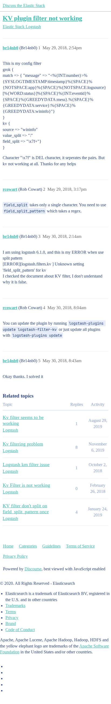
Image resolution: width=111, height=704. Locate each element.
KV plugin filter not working (42, 18)
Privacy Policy (15, 556)
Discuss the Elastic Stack (24, 5)
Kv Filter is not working (26, 485)
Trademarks (15, 605)
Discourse (33, 569)
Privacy (11, 617)
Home (8, 546)
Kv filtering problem (23, 444)
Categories (28, 546)
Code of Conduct (20, 629)
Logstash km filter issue (26, 464)
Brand (10, 623)
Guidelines (51, 546)
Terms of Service (80, 546)
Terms (10, 611)
